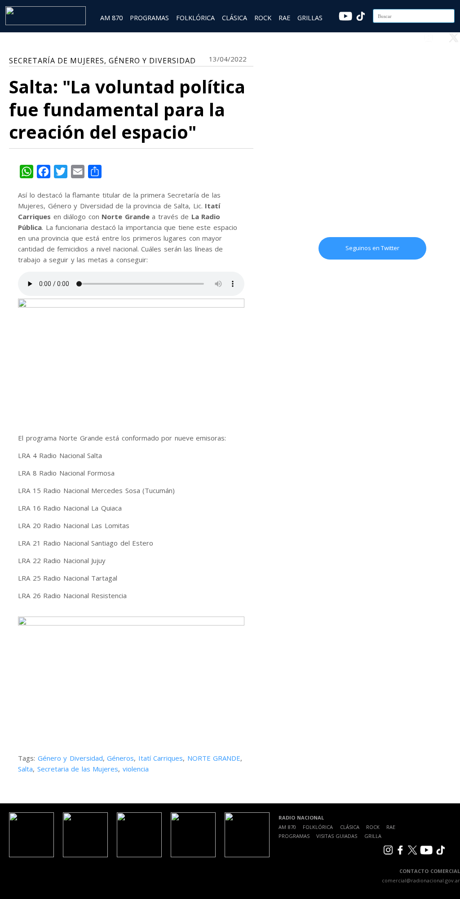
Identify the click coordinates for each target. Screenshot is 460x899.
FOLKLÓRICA (195, 17)
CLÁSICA (234, 17)
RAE (284, 17)
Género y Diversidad (70, 758)
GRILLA (372, 836)
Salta (25, 768)
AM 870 (111, 17)
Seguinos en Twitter (372, 248)
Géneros (120, 758)
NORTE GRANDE (214, 758)
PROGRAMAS (149, 17)
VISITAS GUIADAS (336, 836)
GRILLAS (310, 17)
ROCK (262, 17)
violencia (136, 768)
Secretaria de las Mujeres (78, 768)
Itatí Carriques (160, 758)
